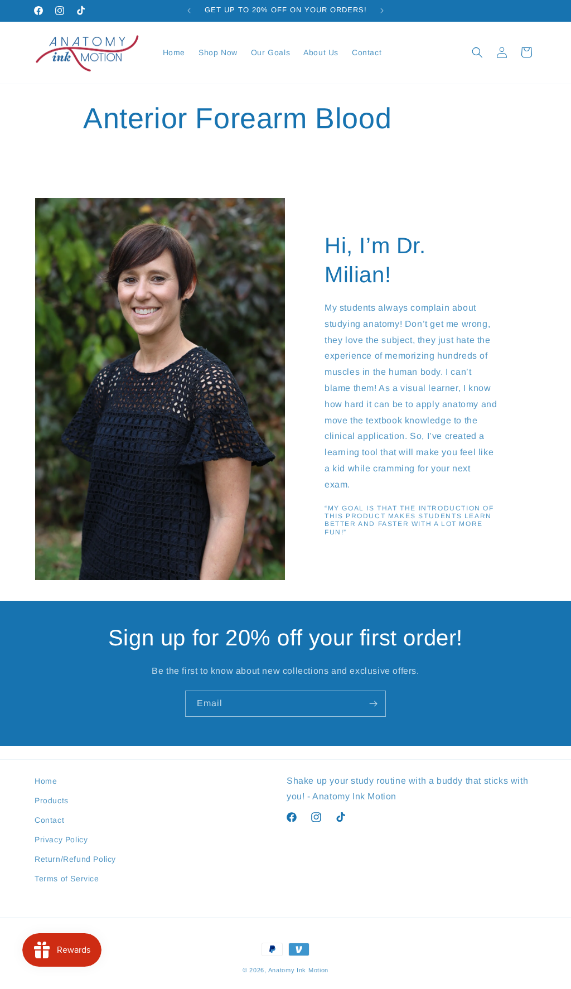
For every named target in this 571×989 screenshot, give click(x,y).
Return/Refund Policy (75, 859)
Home (46, 780)
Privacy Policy (61, 839)
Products (52, 800)
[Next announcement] (382, 10)
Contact (49, 820)
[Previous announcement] (189, 10)
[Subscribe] (373, 704)
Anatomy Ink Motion (298, 970)
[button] (477, 52)
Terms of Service (67, 878)
